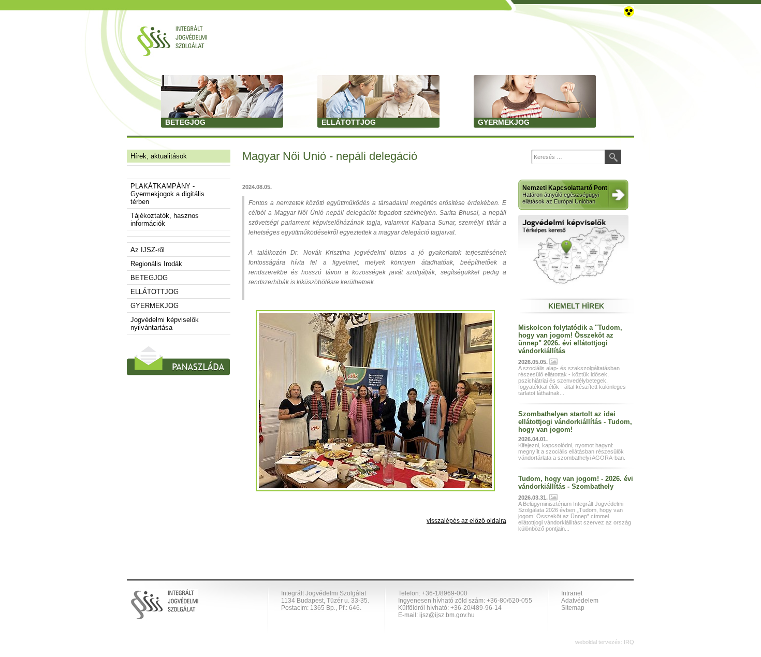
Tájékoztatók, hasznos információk (164, 219)
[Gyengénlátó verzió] (629, 10)
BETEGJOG (149, 278)
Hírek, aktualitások (158, 156)
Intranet (571, 593)
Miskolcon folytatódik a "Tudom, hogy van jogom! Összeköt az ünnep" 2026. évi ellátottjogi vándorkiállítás (570, 339)
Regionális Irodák (156, 264)
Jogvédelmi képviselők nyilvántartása (164, 323)
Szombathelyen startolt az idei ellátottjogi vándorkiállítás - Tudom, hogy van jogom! (575, 421)
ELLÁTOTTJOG (154, 292)
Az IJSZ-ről (147, 250)
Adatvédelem (579, 600)
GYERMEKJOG (154, 306)
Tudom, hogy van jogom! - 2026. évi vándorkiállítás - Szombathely (575, 482)
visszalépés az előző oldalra (466, 520)
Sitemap (572, 607)
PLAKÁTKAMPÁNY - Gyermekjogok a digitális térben (167, 194)
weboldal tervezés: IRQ (604, 642)
